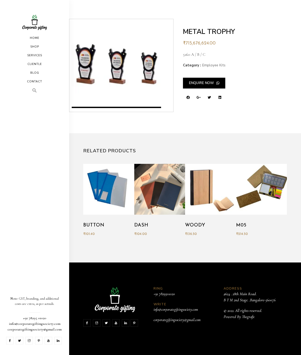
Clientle (35, 64)
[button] (204, 83)
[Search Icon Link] (34, 90)
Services (34, 55)
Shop (34, 46)
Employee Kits (214, 65)
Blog (34, 73)
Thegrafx (248, 316)
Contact (34, 81)
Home (34, 38)
